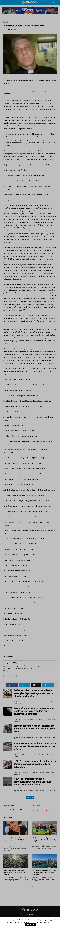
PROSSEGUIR (30, 924)
